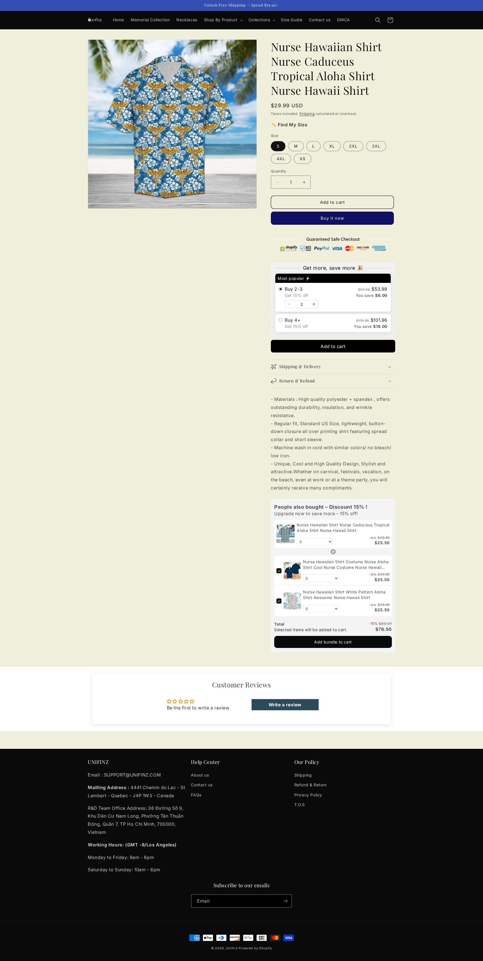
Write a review (285, 704)
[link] (285, 534)
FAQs (196, 794)
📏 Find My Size (289, 124)
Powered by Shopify (255, 948)
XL (332, 146)
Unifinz (232, 948)
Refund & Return (310, 784)
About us (200, 775)
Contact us (201, 784)
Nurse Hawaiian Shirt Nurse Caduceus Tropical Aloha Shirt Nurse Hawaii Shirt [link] (343, 527)
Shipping (307, 114)
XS (303, 158)
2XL (353, 146)
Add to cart (333, 346)
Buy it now (332, 218)
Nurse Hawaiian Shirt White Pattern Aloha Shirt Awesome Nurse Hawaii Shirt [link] (344, 595)
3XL (376, 146)
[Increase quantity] (314, 304)
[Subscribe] (285, 901)
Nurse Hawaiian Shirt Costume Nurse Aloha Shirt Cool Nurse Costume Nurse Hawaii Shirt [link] (346, 564)
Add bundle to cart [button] (333, 642)
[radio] (333, 293)
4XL (281, 158)
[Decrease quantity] (289, 304)
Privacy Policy (308, 794)
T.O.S (299, 804)
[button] (223, 20)
